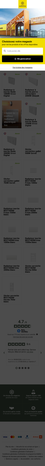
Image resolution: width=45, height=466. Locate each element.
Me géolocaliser (24, 59)
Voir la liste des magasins (22, 68)
